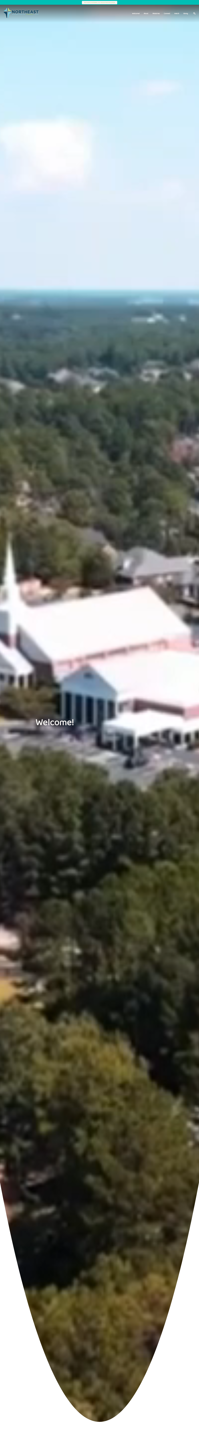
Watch (176, 13)
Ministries (156, 13)
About (146, 13)
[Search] (194, 13)
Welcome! (136, 13)
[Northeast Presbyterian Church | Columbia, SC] (23, 12)
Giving (185, 13)
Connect (167, 13)
